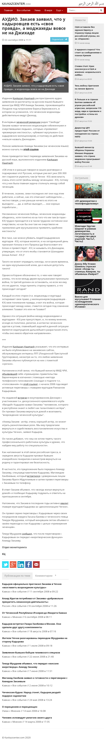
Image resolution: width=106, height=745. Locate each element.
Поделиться (58, 39)
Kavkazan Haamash (24, 98)
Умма (37, 10)
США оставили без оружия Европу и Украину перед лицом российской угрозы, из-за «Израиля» (87, 35)
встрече (22, 397)
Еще (58, 10)
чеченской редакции (28, 122)
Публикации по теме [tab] (17, 575)
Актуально (81, 178)
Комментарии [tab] (45, 575)
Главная (8, 10)
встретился (33, 476)
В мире (48, 10)
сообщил (27, 533)
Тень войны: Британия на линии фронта (87, 89)
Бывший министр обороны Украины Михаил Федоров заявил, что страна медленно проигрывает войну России (87, 156)
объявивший (9, 374)
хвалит (64, 503)
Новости (80, 20)
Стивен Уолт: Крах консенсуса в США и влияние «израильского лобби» (88, 72)
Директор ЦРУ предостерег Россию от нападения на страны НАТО (87, 134)
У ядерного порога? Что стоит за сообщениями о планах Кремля (88, 54)
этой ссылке (31, 149)
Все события (23, 10)
